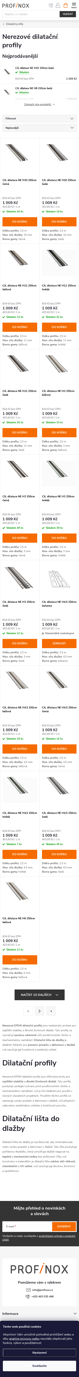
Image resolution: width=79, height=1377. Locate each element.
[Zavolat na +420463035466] (51, 5)
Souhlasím (39, 1366)
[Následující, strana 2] (39, 1011)
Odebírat (64, 1226)
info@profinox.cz (42, 1290)
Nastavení (39, 1353)
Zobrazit (59, 643)
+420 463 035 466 (42, 1296)
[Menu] (74, 5)
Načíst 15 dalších (36, 995)
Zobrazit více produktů (38, 104)
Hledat (68, 14)
